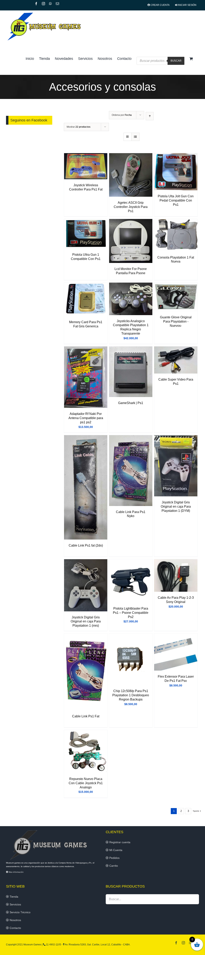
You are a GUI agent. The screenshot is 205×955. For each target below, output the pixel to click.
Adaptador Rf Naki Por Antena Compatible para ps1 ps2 (85, 418)
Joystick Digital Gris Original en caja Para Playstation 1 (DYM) (176, 506)
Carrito (113, 865)
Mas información (16, 872)
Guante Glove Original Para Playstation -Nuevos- (176, 321)
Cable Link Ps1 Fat (85, 716)
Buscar (176, 60)
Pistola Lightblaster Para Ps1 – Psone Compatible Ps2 (130, 613)
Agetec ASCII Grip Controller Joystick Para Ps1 (131, 207)
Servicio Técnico (19, 912)
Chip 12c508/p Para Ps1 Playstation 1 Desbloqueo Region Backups (130, 695)
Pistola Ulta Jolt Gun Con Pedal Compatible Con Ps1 (176, 200)
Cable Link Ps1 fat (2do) (86, 545)
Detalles (86, 166)
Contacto (15, 928)
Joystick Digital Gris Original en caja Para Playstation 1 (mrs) (86, 621)
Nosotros (15, 920)
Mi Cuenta (115, 850)
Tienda (13, 896)
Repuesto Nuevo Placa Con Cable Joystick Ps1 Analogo (86, 783)
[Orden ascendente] (150, 116)
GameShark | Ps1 (130, 403)
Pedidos (114, 857)
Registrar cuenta (119, 842)
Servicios (15, 904)
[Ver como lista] (135, 137)
